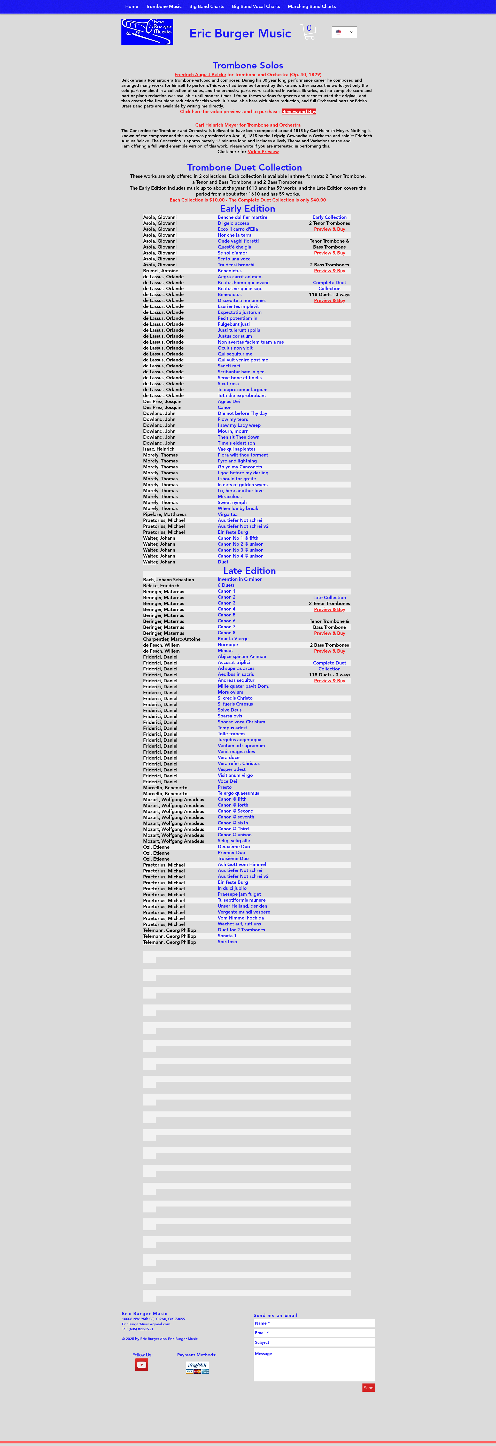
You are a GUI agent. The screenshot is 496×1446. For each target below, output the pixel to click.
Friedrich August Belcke (200, 75)
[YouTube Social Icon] (141, 1364)
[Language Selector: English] (344, 32)
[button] (309, 32)
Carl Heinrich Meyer (216, 125)
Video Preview (263, 151)
